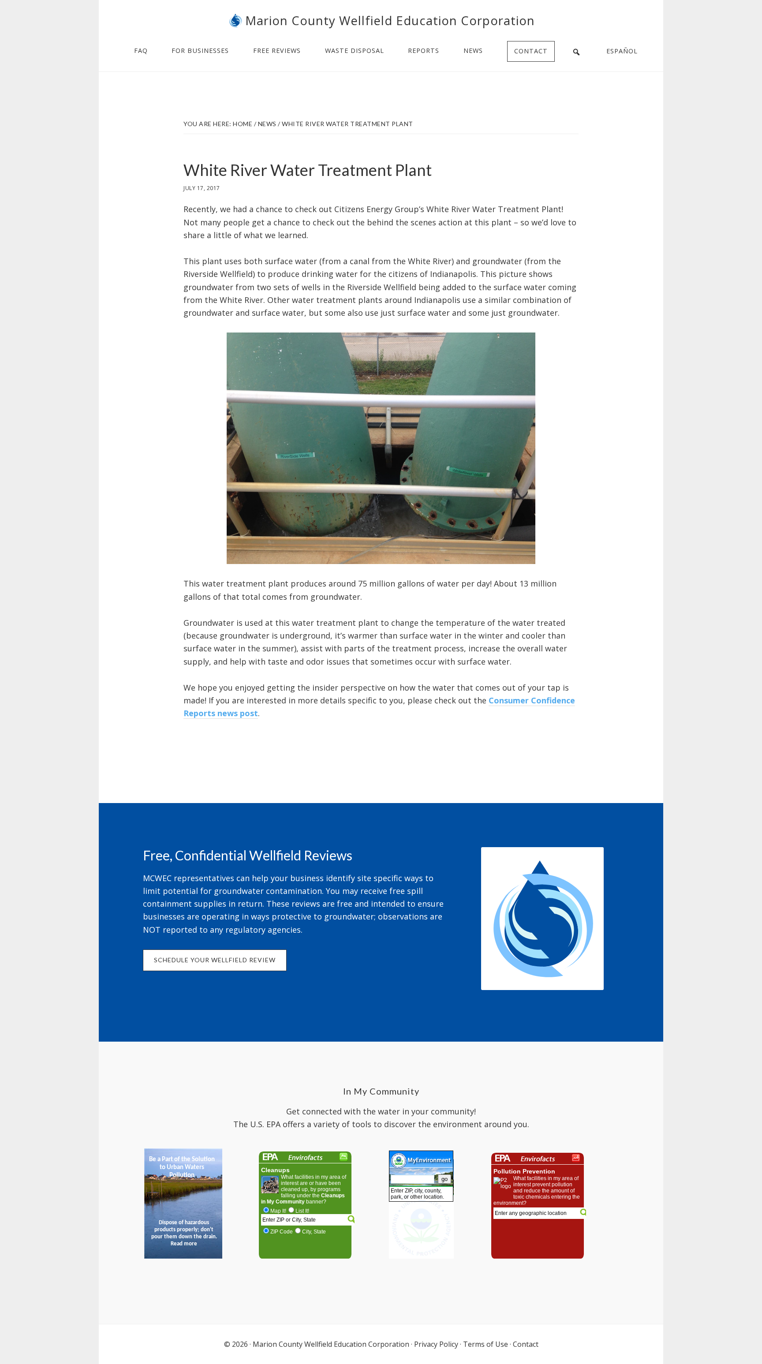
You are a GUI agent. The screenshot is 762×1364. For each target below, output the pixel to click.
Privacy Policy (436, 1344)
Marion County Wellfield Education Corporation (390, 20)
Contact (525, 1344)
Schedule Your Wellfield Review (215, 960)
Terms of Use (485, 1344)
